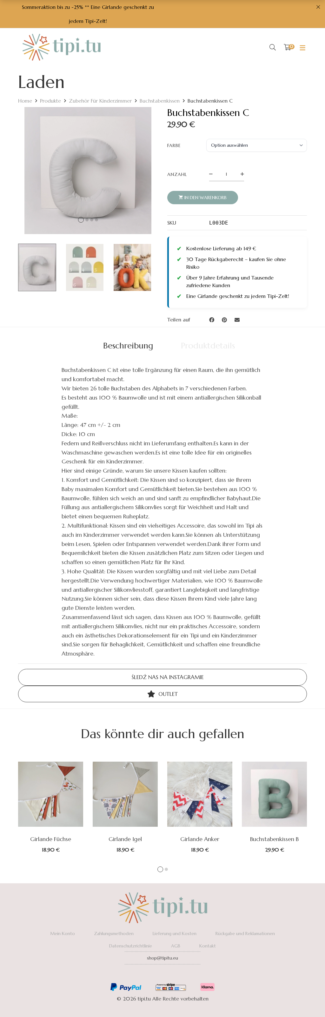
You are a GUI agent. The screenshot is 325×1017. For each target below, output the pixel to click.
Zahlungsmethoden (114, 933)
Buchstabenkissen (160, 101)
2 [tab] (166, 869)
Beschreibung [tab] (128, 345)
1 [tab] (160, 869)
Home (25, 101)
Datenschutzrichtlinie (130, 946)
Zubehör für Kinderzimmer (100, 101)
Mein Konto (62, 933)
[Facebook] (211, 320)
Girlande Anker (199, 839)
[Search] (272, 47)
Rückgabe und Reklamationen (245, 933)
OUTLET (167, 693)
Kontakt (207, 946)
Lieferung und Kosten (174, 933)
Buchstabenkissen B (274, 839)
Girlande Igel (125, 839)
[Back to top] (307, 999)
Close (318, 7)
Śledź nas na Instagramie (167, 677)
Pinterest (180, 975)
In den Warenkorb (205, 197)
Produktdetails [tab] (208, 345)
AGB (175, 946)
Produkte (50, 101)
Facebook (145, 975)
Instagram (162, 975)
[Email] (237, 320)
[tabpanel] (50, 806)
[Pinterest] (224, 320)
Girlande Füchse (50, 839)
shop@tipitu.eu (162, 958)
